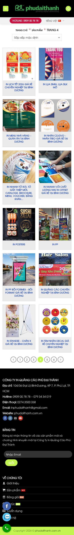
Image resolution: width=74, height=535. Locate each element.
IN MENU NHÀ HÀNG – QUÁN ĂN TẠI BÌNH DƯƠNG (19, 138)
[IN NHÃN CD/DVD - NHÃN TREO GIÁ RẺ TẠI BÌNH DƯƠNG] (55, 115)
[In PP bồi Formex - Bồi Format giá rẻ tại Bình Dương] (19, 269)
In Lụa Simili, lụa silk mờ (55, 86)
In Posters (19, 244)
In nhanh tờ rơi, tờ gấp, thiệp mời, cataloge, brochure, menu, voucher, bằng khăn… (19, 192)
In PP (55, 244)
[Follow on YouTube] (20, 418)
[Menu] (6, 9)
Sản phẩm (37, 30)
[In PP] (55, 224)
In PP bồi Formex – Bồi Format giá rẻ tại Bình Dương (19, 292)
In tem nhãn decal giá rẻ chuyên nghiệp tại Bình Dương (55, 343)
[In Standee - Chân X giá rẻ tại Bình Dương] (19, 321)
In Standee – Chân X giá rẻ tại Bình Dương (19, 342)
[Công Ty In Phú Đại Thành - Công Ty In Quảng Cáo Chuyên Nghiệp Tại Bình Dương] (37, 9)
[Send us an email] (15, 418)
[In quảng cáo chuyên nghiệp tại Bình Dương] (55, 269)
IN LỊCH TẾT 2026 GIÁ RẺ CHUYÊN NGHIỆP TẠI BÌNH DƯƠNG (19, 87)
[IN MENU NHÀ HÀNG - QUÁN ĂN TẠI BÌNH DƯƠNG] (19, 115)
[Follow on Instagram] (10, 418)
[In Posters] (19, 224)
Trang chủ (22, 30)
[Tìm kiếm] (68, 9)
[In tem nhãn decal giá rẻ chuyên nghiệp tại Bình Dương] (55, 321)
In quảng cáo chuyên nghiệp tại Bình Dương (55, 291)
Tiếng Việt (51, 20)
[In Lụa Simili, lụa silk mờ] (55, 64)
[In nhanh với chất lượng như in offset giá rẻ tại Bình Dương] (55, 167)
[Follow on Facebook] (5, 418)
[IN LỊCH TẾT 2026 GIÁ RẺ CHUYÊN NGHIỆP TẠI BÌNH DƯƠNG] (19, 64)
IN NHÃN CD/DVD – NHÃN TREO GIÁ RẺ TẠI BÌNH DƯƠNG (55, 138)
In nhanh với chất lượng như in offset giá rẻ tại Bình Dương (55, 189)
